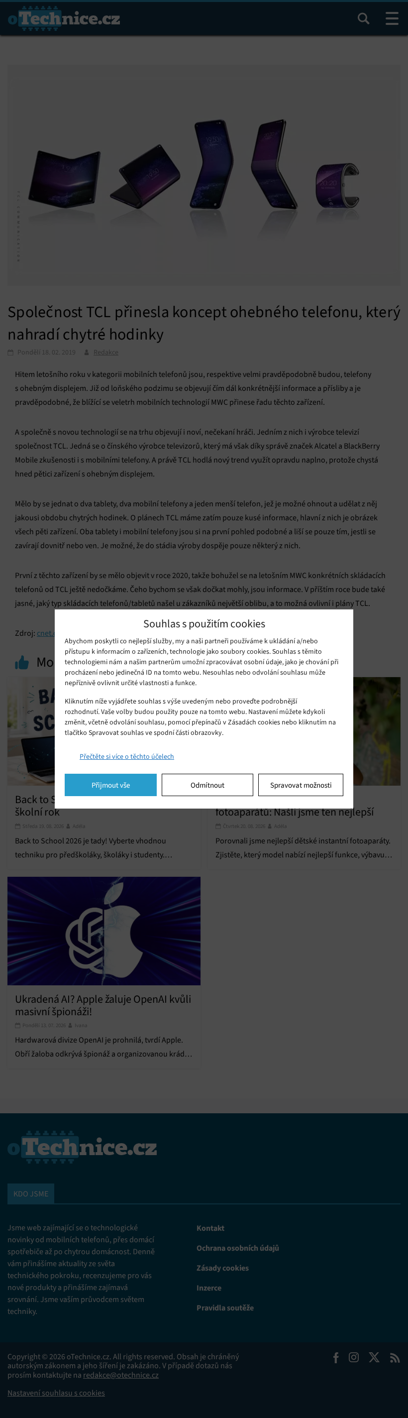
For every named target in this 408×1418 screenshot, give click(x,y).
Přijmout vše (111, 785)
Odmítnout (207, 785)
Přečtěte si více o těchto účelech (127, 756)
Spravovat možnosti (301, 785)
